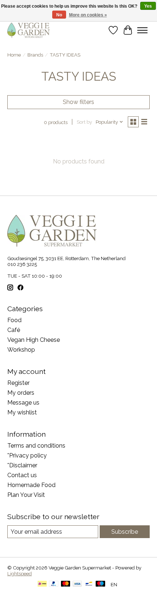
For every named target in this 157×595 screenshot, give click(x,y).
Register (18, 382)
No (59, 15)
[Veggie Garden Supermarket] (28, 30)
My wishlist (22, 412)
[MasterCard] (65, 584)
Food (14, 320)
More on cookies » (88, 15)
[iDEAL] (42, 584)
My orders (20, 392)
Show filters (78, 101)
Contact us (22, 475)
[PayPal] (53, 584)
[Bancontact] (88, 584)
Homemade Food (31, 485)
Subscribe (124, 531)
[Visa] (77, 584)
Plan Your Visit (26, 494)
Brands (35, 55)
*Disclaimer (22, 465)
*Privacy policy (27, 455)
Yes (148, 6)
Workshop (21, 349)
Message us (23, 402)
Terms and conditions (36, 445)
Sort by (84, 122)
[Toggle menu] (142, 30)
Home (14, 55)
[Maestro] (100, 584)
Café (13, 330)
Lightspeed (19, 573)
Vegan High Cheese (33, 339)
